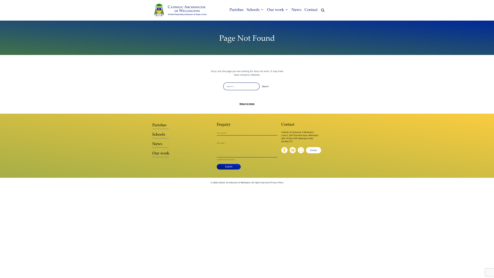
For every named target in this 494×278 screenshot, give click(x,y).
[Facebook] (284, 150)
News (296, 9)
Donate (313, 150)
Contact (311, 9)
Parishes (237, 9)
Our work (275, 9)
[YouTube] (293, 150)
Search (265, 86)
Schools (253, 9)
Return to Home (247, 104)
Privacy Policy (277, 182)
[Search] (323, 10)
